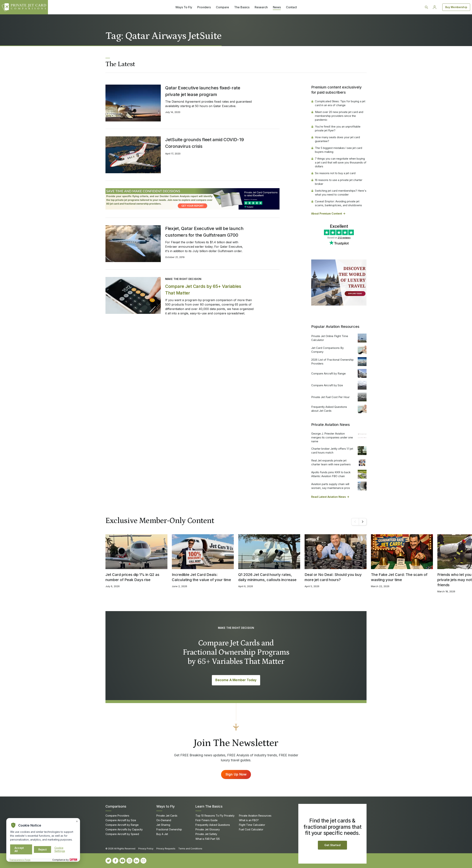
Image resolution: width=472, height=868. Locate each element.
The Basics (241, 7)
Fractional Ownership (169, 829)
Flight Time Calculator (252, 824)
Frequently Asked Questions (212, 824)
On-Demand (163, 820)
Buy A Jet (162, 834)
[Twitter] (108, 861)
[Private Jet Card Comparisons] (24, 7)
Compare (222, 7)
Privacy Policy (145, 848)
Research (261, 7)
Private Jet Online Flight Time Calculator (329, 338)
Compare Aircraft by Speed (122, 834)
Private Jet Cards (166, 815)
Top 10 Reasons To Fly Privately (215, 815)
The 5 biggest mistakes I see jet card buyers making (338, 150)
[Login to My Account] (434, 7)
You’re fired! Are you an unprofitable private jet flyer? (337, 128)
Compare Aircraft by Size (327, 385)
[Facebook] (115, 861)
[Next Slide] (362, 521)
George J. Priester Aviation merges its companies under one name (332, 437)
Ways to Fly (165, 806)
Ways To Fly (183, 7)
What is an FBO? (249, 820)
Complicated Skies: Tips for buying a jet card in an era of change (340, 103)
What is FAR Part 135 (207, 838)
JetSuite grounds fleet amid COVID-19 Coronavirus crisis (204, 143)
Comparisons (115, 806)
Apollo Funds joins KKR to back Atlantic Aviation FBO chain (330, 474)
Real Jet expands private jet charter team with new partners (331, 462)
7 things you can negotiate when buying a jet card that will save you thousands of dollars (340, 162)
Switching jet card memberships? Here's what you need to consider (340, 192)
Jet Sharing (163, 824)
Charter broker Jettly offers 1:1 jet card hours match (332, 450)
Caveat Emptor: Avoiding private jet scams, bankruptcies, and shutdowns (338, 203)
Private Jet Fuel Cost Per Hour (330, 397)
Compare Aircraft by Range (328, 373)
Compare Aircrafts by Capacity (124, 829)
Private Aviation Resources (255, 815)
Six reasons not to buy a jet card (335, 173)
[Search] (426, 7)
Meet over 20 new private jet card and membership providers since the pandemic (339, 115)
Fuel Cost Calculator (251, 829)
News (277, 7)
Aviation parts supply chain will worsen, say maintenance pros (330, 486)
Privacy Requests (165, 848)
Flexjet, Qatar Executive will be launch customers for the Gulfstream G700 (204, 232)
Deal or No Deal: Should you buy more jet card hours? (333, 577)
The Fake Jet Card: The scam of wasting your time (399, 577)
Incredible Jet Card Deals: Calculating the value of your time (201, 577)
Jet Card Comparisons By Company (327, 349)
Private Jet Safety (206, 834)
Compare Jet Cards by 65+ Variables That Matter (203, 290)
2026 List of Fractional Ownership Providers (332, 361)
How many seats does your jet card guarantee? (337, 139)
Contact (291, 7)
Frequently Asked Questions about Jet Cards (329, 408)
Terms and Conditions (190, 848)
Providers (204, 7)
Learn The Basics (209, 806)
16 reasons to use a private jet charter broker (338, 182)
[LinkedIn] (136, 861)
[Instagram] (129, 861)
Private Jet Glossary (207, 829)
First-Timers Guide (206, 820)
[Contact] (143, 861)
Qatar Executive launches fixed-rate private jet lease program (202, 91)
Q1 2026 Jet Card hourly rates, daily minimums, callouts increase (267, 577)
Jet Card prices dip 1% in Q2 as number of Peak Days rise (132, 577)
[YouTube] (122, 861)
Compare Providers (117, 815)
